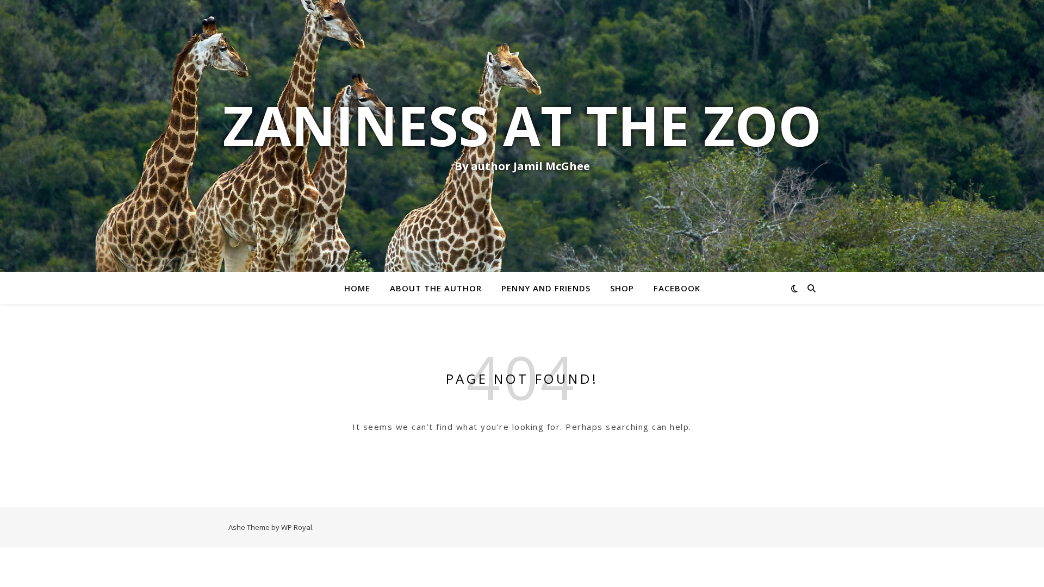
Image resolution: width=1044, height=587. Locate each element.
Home (357, 288)
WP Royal (296, 527)
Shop (622, 288)
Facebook (677, 288)
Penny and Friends (546, 288)
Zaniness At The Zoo (522, 125)
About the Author (436, 288)
